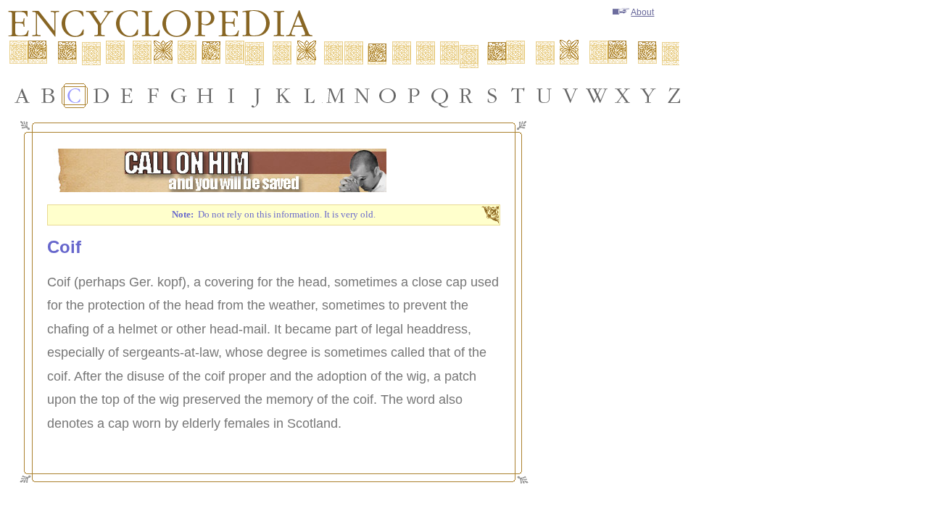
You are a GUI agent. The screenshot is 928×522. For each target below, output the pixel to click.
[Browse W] (597, 95)
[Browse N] (362, 95)
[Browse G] (179, 95)
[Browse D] (101, 95)
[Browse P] (414, 95)
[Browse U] (544, 95)
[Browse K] (283, 95)
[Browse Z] (675, 95)
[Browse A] (22, 95)
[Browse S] (492, 95)
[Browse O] (388, 95)
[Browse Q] (440, 95)
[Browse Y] (649, 95)
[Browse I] (231, 95)
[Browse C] (75, 95)
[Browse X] (623, 95)
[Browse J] (257, 95)
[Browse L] (310, 95)
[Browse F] (153, 95)
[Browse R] (466, 95)
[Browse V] (571, 95)
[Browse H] (205, 95)
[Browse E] (127, 95)
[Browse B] (49, 95)
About (642, 12)
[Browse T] (518, 95)
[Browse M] (336, 95)
